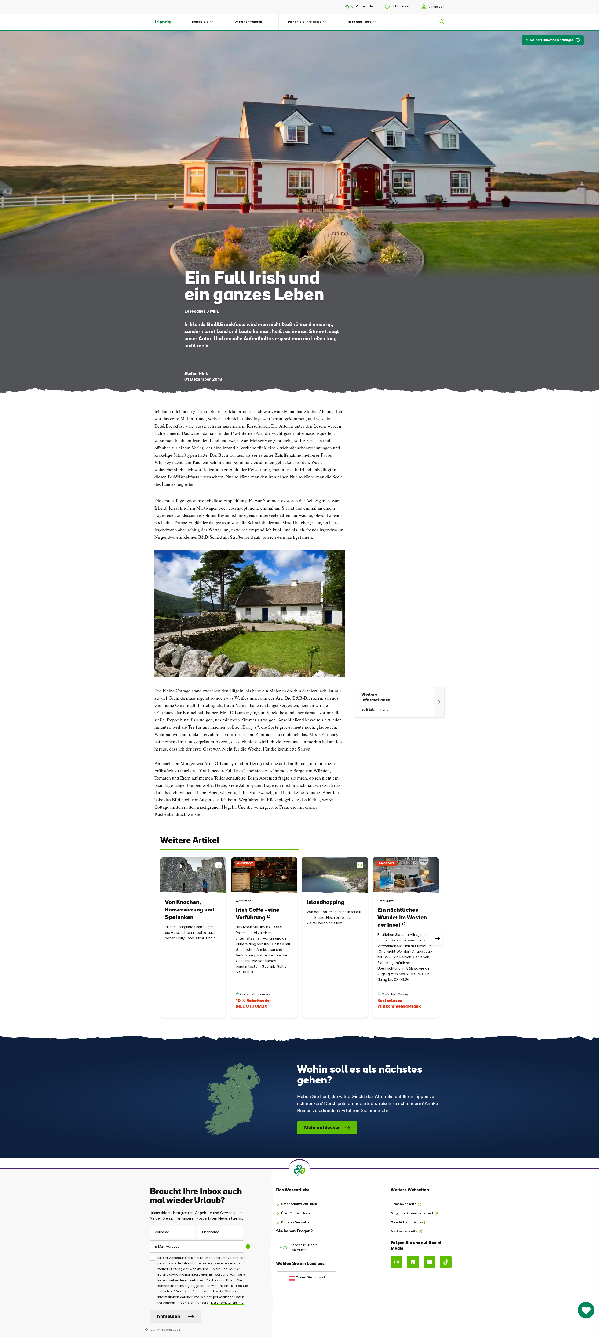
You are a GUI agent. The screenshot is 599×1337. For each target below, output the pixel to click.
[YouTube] (429, 1262)
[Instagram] (396, 1262)
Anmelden (436, 6)
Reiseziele (200, 21)
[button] (219, 864)
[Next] (437, 939)
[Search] (439, 22)
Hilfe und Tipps (359, 21)
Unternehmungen (248, 21)
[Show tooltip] (248, 1246)
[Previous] (162, 939)
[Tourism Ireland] (168, 21)
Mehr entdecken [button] (322, 1127)
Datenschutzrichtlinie (227, 1302)
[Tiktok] (446, 1262)
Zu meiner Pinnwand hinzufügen (550, 40)
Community (364, 6)
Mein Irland (401, 6)
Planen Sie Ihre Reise (304, 21)
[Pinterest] (413, 1262)
